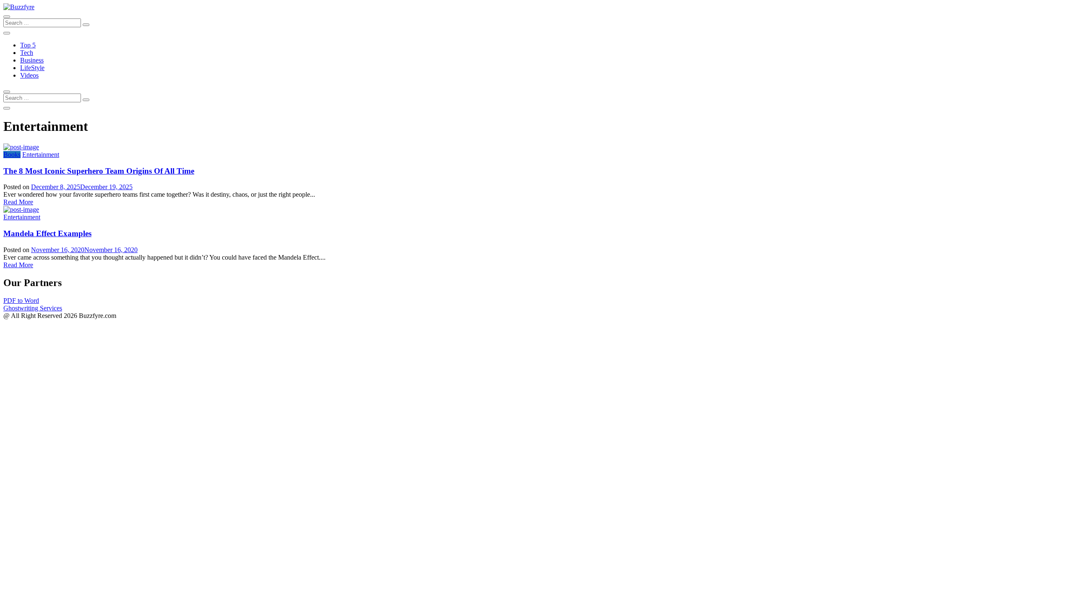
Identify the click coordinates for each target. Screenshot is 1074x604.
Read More (18, 202)
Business (32, 60)
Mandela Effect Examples (47, 233)
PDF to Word (21, 300)
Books (12, 154)
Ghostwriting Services (32, 308)
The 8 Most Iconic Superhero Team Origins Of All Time (98, 171)
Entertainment (40, 154)
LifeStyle (32, 67)
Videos (29, 75)
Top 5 (28, 45)
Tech (26, 52)
